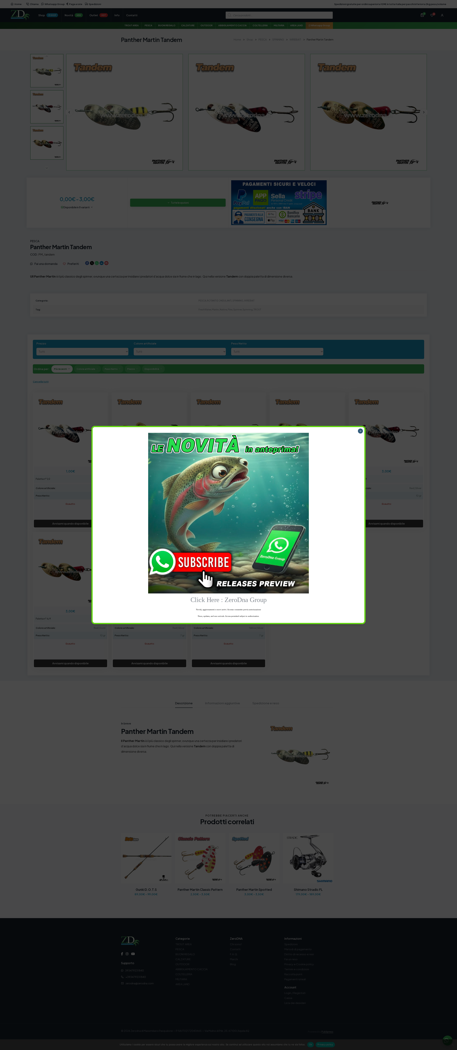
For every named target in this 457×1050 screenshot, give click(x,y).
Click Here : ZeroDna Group (228, 599)
